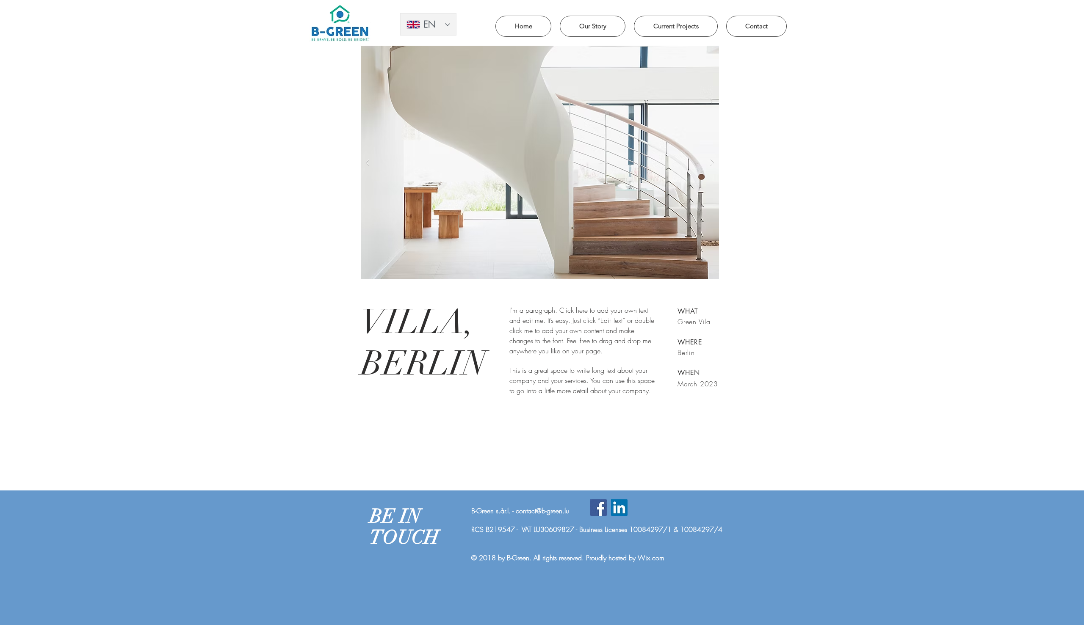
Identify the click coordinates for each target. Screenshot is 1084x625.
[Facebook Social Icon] (598, 507)
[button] (540, 162)
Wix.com (651, 557)
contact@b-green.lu (542, 510)
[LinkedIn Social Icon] (619, 507)
